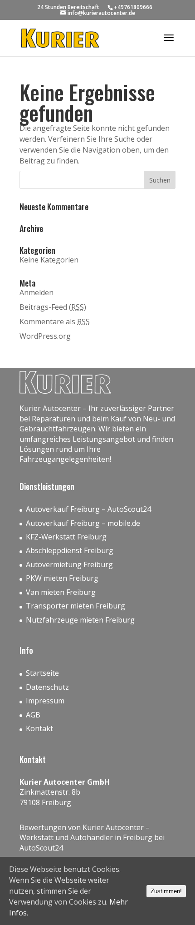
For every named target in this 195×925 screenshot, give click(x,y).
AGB (33, 715)
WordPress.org (45, 336)
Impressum (45, 701)
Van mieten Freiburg (61, 592)
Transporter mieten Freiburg (75, 606)
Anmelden (37, 292)
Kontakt (39, 728)
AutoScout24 (41, 848)
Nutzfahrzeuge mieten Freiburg (80, 620)
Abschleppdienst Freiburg (69, 550)
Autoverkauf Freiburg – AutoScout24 (88, 509)
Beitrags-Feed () (53, 307)
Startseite (42, 673)
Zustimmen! (166, 891)
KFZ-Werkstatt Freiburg (66, 537)
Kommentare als (55, 321)
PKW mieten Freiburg (62, 578)
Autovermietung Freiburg (69, 564)
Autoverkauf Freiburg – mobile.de (83, 523)
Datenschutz (47, 687)
